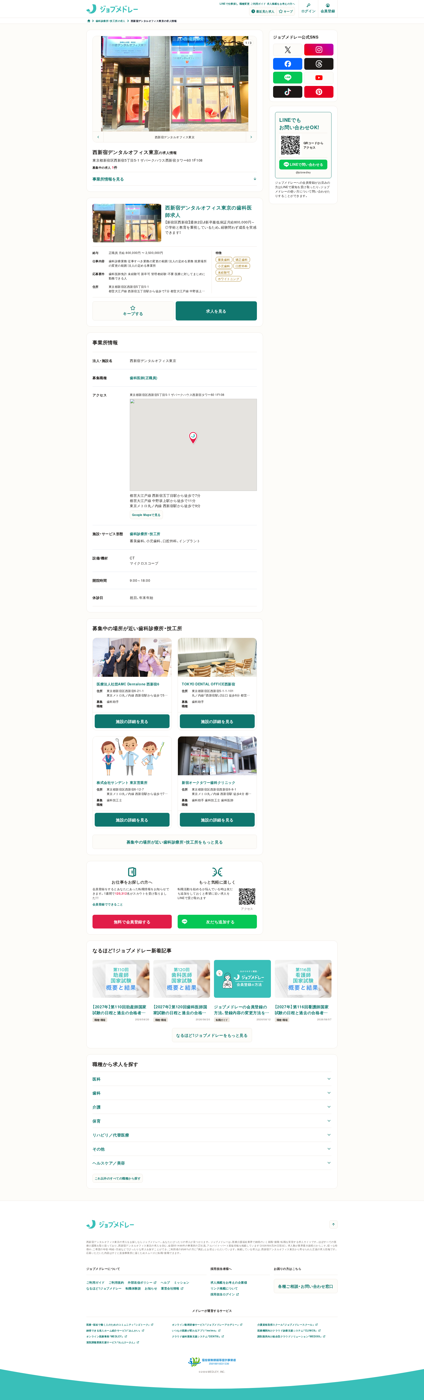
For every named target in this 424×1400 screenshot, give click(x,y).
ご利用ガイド (258, 3)
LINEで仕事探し (229, 3)
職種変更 (244, 3)
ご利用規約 (116, 1282)
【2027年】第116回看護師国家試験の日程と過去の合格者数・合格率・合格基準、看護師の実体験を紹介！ (302, 1009)
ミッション (181, 1282)
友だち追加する (220, 922)
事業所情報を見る (108, 179)
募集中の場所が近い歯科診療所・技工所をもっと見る (175, 842)
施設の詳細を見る (143, 722)
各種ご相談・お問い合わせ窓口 (305, 1286)
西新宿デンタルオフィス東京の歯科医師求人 (208, 211)
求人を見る (216, 311)
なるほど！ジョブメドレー (104, 1288)
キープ (288, 11)
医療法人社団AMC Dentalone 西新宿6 (128, 683)
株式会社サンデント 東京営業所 (122, 782)
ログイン (308, 10)
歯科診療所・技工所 (145, 533)
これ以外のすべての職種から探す (118, 1178)
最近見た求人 (265, 11)
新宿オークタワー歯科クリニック (208, 782)
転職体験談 (133, 1288)
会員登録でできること (108, 904)
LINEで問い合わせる (306, 164)
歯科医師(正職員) (144, 377)
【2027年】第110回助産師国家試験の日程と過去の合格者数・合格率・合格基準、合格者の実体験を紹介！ (120, 1009)
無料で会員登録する (132, 922)
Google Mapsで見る (146, 515)
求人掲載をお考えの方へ (281, 3)
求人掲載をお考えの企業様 (229, 1282)
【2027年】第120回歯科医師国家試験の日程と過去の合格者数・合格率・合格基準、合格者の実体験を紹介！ (181, 1009)
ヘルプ (165, 1282)
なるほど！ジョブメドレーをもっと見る (212, 1035)
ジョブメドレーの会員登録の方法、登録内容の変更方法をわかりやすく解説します (241, 1009)
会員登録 (328, 10)
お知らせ (151, 1288)
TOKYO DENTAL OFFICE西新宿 (208, 683)
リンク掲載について (224, 1288)
